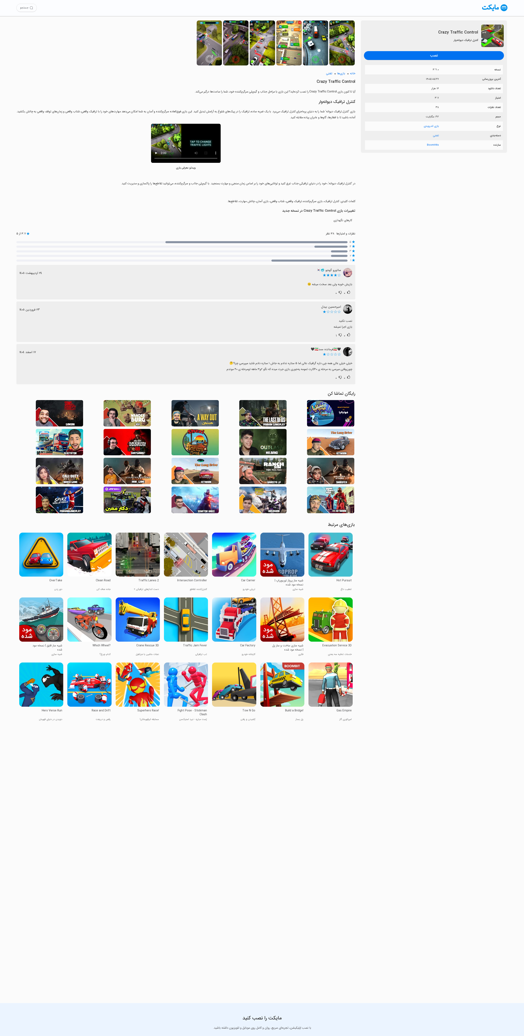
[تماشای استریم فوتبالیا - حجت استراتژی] (330, 414)
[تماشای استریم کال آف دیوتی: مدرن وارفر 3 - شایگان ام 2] (127, 443)
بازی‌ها (341, 73)
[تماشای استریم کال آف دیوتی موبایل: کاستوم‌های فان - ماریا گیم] (59, 472)
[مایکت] (495, 11)
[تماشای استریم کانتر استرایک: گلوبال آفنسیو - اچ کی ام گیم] (127, 472)
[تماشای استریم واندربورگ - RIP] (127, 414)
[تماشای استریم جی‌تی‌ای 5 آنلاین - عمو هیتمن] (330, 501)
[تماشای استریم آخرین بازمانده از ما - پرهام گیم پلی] (263, 414)
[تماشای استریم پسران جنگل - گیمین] (59, 414)
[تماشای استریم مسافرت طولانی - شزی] (195, 443)
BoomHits (433, 145)
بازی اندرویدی (431, 126)
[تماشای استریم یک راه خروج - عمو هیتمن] (195, 414)
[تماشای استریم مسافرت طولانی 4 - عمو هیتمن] (195, 472)
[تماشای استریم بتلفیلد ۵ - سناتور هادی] (195, 501)
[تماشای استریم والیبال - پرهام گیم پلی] (59, 501)
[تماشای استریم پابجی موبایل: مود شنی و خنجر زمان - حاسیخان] (263, 501)
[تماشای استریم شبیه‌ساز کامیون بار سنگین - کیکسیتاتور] (59, 443)
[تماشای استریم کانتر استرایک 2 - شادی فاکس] (330, 472)
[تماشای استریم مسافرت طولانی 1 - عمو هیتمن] (330, 443)
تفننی (436, 135)
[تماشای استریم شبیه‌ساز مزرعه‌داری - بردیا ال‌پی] (263, 472)
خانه (352, 73)
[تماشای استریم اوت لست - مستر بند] (263, 443)
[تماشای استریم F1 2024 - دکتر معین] (127, 501)
